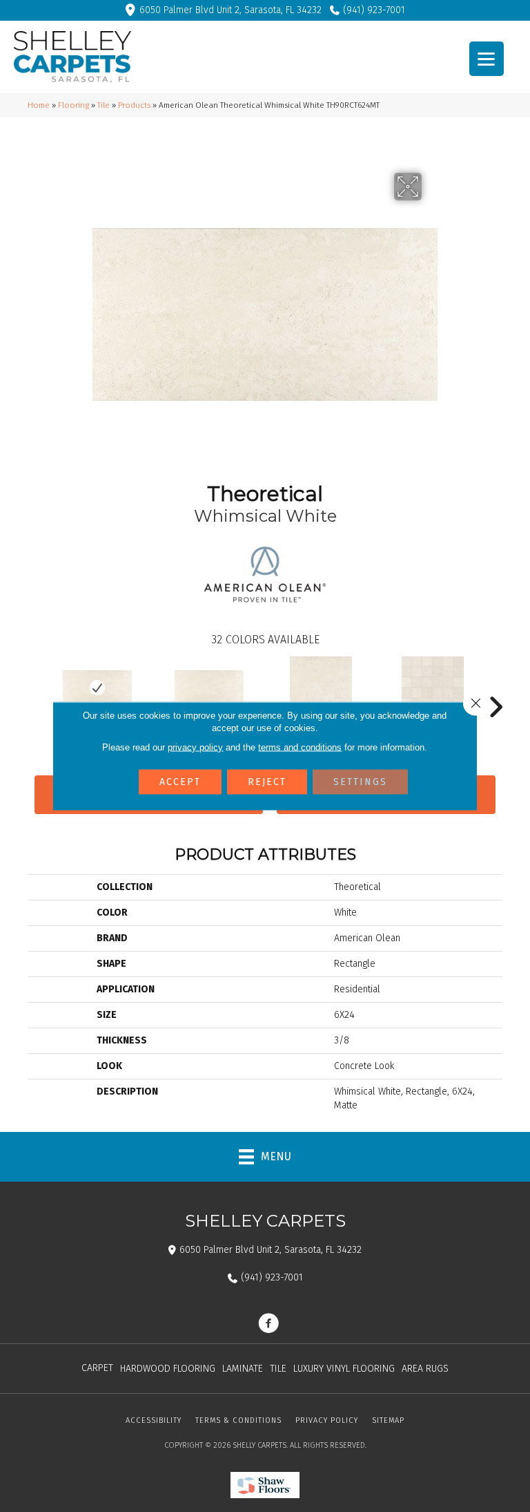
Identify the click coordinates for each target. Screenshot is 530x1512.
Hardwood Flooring (167, 1368)
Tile (103, 105)
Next (495, 686)
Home (39, 105)
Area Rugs (425, 1368)
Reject (267, 782)
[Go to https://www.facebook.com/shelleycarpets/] (268, 1324)
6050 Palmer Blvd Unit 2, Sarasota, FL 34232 (230, 10)
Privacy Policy (326, 1420)
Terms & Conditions (238, 1420)
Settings (360, 782)
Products (134, 105)
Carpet (97, 1368)
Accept (180, 782)
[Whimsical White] (97, 687)
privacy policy (195, 747)
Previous (34, 686)
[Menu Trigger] (486, 58)
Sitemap (388, 1420)
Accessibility (153, 1420)
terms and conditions (300, 747)
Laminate (242, 1368)
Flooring (73, 105)
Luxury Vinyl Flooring (344, 1368)
